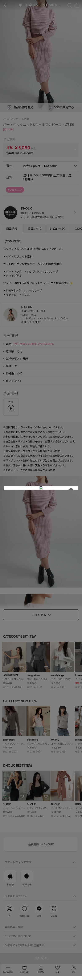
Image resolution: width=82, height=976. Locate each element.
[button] (41, 486)
